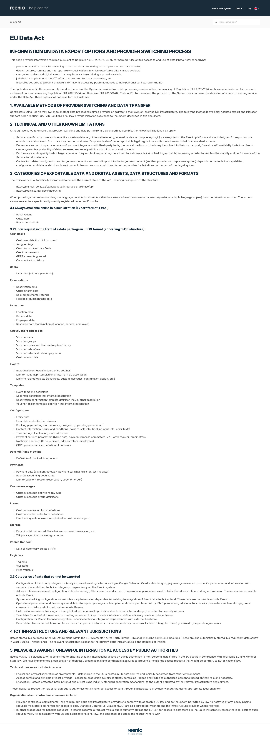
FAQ (249, 8)
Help (237, 8)
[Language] (257, 8)
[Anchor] (48, 37)
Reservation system (221, 8)
